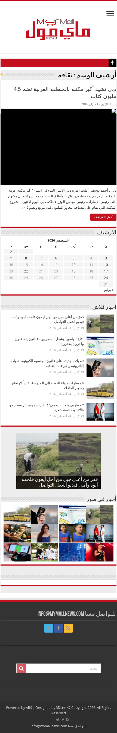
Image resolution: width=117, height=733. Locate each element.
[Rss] (68, 628)
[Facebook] (58, 628)
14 (41, 265)
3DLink (61, 708)
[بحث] (21, 668)
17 (106, 271)
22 (26, 271)
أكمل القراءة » (103, 217)
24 (106, 278)
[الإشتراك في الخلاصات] (2, 74)
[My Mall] (58, 23)
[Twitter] (48, 628)
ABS (29, 708)
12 (73, 265)
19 (73, 271)
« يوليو (109, 290)
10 (106, 265)
